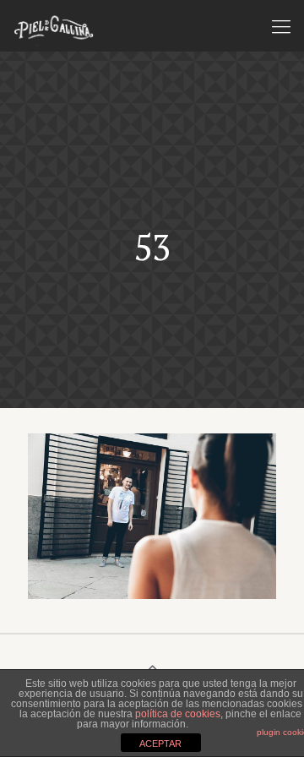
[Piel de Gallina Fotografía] (54, 25)
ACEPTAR (160, 743)
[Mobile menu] (281, 25)
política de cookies (177, 714)
